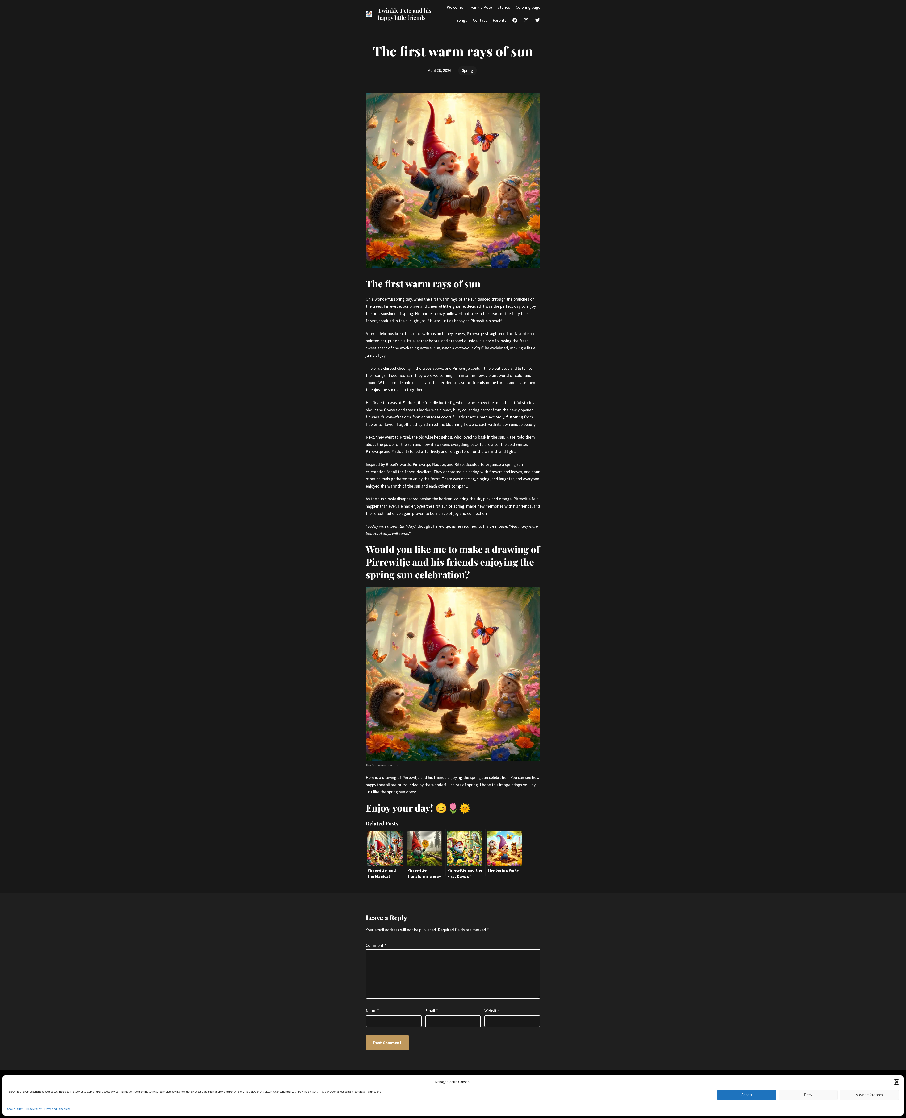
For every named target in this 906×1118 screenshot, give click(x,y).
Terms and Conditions (57, 1108)
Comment (376, 945)
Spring (467, 70)
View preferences (869, 1095)
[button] (896, 1082)
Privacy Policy (33, 1108)
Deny (808, 1095)
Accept (746, 1095)
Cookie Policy (15, 1108)
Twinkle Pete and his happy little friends (404, 14)
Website (491, 1010)
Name (372, 1010)
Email (431, 1010)
